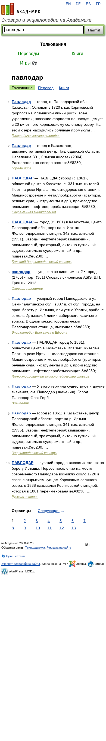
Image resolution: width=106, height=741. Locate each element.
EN (68, 4)
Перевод (46, 88)
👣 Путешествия (13, 556)
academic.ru (20, 9)
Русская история (25, 497)
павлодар (21, 271)
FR (98, 4)
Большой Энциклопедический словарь (41, 262)
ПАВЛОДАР (22, 178)
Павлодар (21, 101)
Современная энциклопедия (34, 212)
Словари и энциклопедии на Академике (46, 20)
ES (88, 4)
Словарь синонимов (27, 289)
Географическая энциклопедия (36, 136)
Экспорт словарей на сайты (20, 563)
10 (38, 528)
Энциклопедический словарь (34, 453)
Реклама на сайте (58, 547)
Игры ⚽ (28, 63)
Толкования (53, 44)
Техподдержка (35, 547)
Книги (77, 53)
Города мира (22, 168)
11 (50, 528)
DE (78, 4)
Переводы (28, 53)
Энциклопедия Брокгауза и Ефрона (39, 332)
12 (62, 528)
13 (73, 528)
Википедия (20, 403)
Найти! (94, 30)
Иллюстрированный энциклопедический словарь (50, 376)
